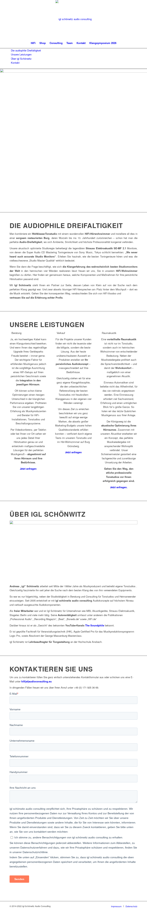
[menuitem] (33, 43)
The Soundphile (94, 625)
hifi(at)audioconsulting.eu (36, 681)
